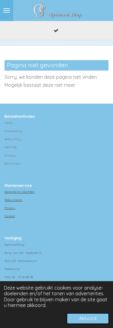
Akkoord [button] (87, 318)
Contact (10, 216)
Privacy (10, 208)
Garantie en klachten (20, 192)
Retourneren (13, 200)
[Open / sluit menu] (6, 10)
